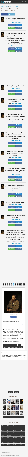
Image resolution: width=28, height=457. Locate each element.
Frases (2, 6)
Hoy (20, 442)
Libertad (9, 435)
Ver (8, 437)
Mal (2, 440)
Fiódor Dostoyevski (13, 6)
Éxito (8, 425)
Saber (21, 437)
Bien (20, 428)
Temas (16, 392)
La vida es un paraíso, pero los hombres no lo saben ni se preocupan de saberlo (15, 187)
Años (21, 440)
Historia (15, 442)
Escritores (6, 344)
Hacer (8, 428)
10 (21, 284)
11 (23, 284)
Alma (2, 442)
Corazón (15, 437)
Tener (21, 430)
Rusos (19, 344)
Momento (21, 444)
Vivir (14, 435)
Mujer (2, 435)
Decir (2, 437)
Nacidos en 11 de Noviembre (16, 347)
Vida (2, 425)
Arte (8, 440)
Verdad (2, 432)
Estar (14, 432)
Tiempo (2, 430)
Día (8, 432)
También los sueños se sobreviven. (15, 202)
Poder (21, 432)
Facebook (3, 455)
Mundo (14, 425)
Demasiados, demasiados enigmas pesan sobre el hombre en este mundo (16, 153)
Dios (8, 430)
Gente (14, 430)
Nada (21, 425)
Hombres (15, 428)
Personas (21, 435)
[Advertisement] (14, 69)
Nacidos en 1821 (7, 347)
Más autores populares (13, 417)
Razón (8, 444)
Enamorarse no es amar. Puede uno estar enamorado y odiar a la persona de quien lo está (15, 170)
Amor (2, 428)
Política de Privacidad (10, 455)
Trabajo (8, 442)
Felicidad (15, 440)
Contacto (17, 455)
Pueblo (14, 444)
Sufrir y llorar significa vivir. (15, 86)
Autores (6, 6)
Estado (2, 444)
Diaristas (15, 344)
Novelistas (11, 344)
